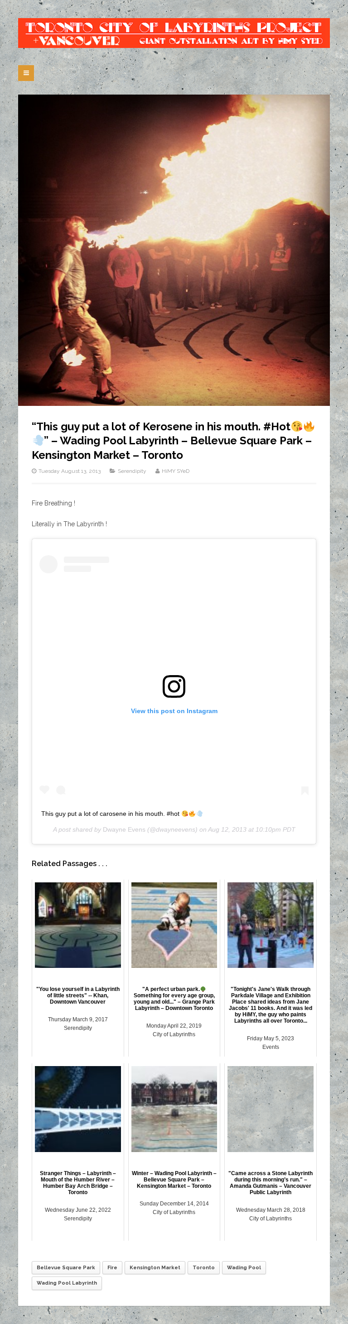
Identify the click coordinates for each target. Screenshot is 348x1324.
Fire (112, 1268)
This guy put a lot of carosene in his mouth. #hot (111, 813)
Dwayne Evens (124, 829)
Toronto (204, 1268)
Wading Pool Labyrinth (67, 1283)
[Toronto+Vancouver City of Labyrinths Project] (174, 33)
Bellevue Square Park (66, 1268)
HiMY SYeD (175, 471)
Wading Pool (244, 1268)
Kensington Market (155, 1268)
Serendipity (132, 471)
